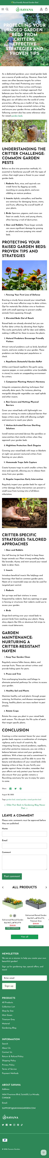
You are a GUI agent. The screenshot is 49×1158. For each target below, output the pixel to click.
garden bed (10, 799)
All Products (7, 1003)
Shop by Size (7, 1011)
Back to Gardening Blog (28, 805)
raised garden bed (34, 799)
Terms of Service (9, 1069)
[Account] (40, 9)
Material (6, 1024)
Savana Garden (14, 1149)
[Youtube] (10, 1125)
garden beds (16, 116)
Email (4, 841)
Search (5, 1044)
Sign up (9, 986)
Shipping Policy (9, 1061)
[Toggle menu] (3, 9)
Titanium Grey (8, 1020)
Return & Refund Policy (12, 1057)
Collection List (8, 1007)
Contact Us (7, 1052)
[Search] (8, 9)
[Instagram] (14, 1125)
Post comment (12, 876)
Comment (6, 852)
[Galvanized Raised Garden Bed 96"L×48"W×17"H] (12, 902)
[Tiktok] (22, 1125)
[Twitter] (3, 1125)
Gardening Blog (9, 1028)
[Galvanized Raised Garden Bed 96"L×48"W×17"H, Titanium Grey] (35, 902)
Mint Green (7, 1015)
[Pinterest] (18, 1125)
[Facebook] (7, 1125)
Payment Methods (10, 1073)
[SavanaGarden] (24, 9)
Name (5, 829)
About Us (6, 1048)
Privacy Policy (8, 1065)
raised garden (21, 799)
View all (24, 937)
